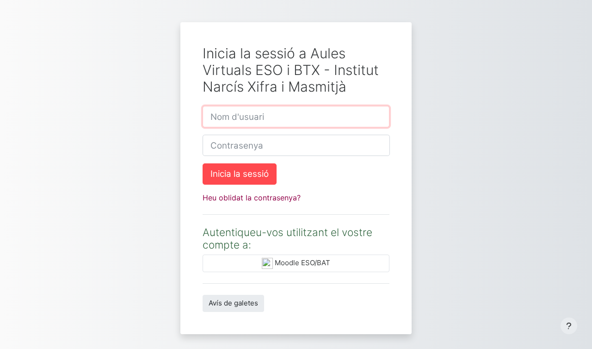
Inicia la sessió (239, 173)
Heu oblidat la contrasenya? (252, 197)
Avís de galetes (233, 303)
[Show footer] (569, 326)
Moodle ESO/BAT (301, 263)
